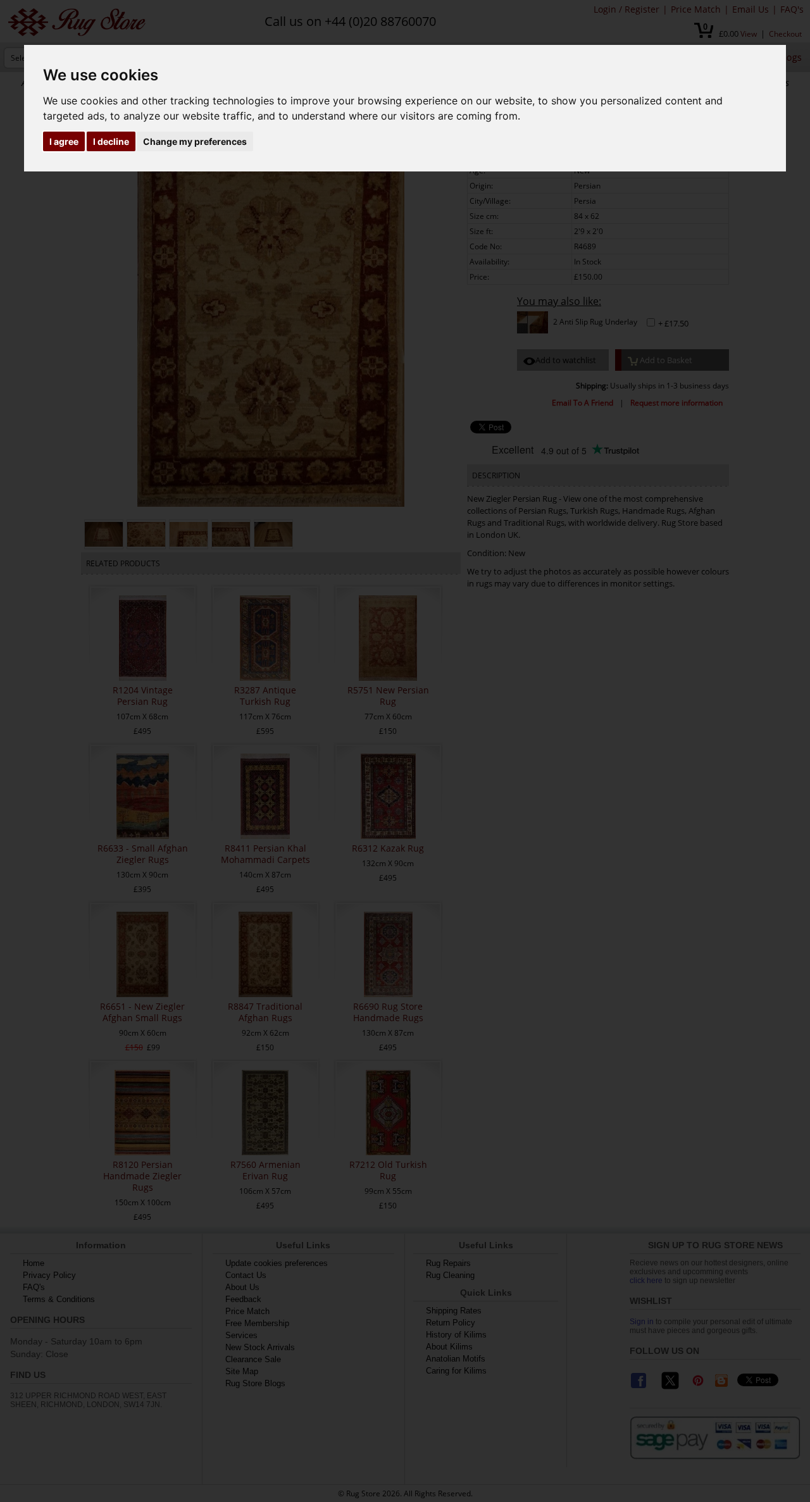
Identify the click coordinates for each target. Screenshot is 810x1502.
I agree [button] (63, 141)
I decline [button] (111, 141)
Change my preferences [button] (195, 141)
